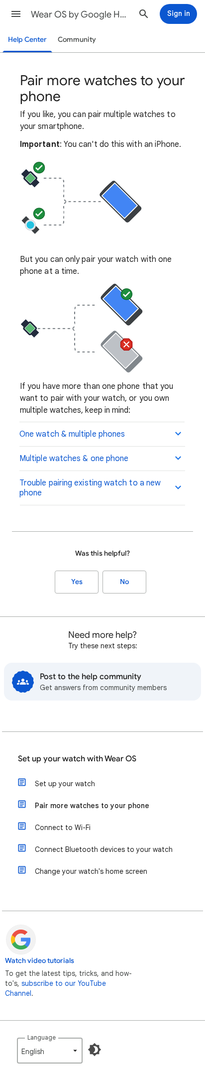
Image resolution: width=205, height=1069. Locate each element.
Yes (77, 582)
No (124, 582)
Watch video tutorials (39, 960)
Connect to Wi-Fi (63, 827)
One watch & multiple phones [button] (72, 434)
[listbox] (50, 1051)
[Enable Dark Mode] (94, 1050)
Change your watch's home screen (91, 871)
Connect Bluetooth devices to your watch (104, 849)
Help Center (27, 39)
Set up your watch (65, 783)
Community (77, 39)
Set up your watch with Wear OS (77, 759)
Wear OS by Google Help (80, 14)
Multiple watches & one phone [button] (73, 459)
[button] (16, 14)
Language (41, 1037)
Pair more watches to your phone (92, 805)
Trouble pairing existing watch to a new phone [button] (90, 488)
